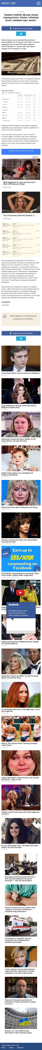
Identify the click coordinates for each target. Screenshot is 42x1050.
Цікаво (11, 1047)
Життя (3, 1047)
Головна (21, 11)
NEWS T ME (8, 3)
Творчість (20, 1047)
